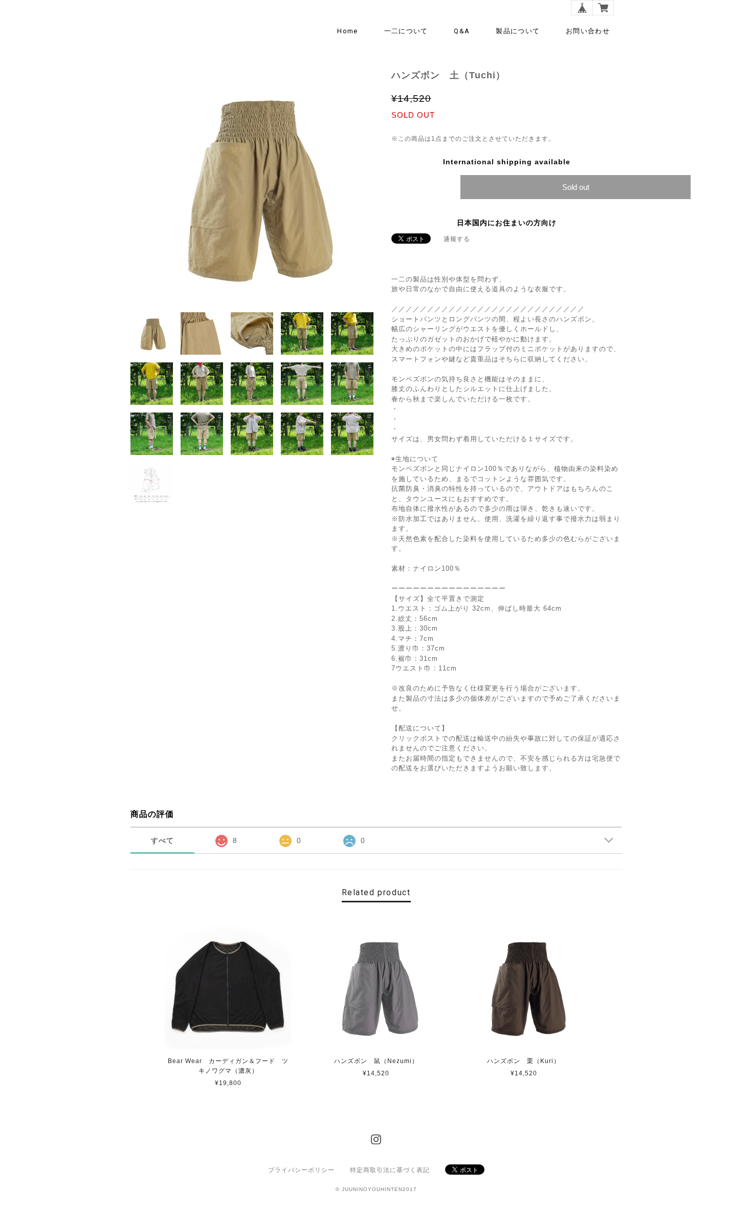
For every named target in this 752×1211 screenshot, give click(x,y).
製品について (518, 31)
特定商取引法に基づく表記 (390, 1170)
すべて (162, 840)
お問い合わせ (588, 31)
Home (347, 31)
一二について (406, 31)
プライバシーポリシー (301, 1170)
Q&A (462, 31)
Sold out (575, 187)
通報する (457, 239)
